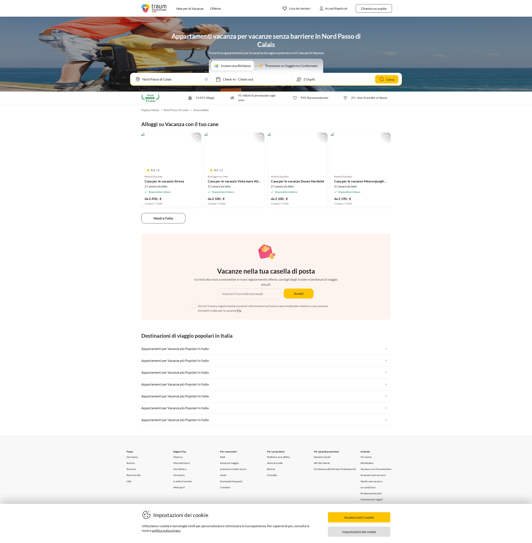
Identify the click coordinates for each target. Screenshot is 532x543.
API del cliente (322, 463)
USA (129, 481)
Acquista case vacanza (373, 475)
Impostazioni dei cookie (359, 532)
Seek (222, 457)
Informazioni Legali (371, 499)
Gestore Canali (322, 457)
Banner (271, 469)
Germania (132, 457)
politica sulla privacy (166, 530)
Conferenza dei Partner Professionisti (335, 469)
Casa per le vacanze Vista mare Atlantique (239, 181)
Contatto (225, 487)
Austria (131, 463)
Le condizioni (368, 487)
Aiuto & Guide (275, 463)
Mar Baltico (179, 469)
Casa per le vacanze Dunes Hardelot (297, 181)
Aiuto (223, 475)
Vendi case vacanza (371, 481)
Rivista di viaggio (229, 463)
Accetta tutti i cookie (359, 517)
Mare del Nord (181, 463)
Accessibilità (201, 110)
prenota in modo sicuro (233, 469)
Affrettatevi (367, 463)
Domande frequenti (231, 481)
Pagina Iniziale (150, 110)
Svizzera (131, 469)
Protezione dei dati (371, 493)
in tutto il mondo (182, 481)
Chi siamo (366, 457)
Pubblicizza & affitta (278, 457)
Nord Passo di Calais (176, 110)
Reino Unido (134, 475)
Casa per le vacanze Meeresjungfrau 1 (362, 181)
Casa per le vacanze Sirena (164, 181)
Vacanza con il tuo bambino (376, 469)
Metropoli (179, 487)
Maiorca (178, 457)
